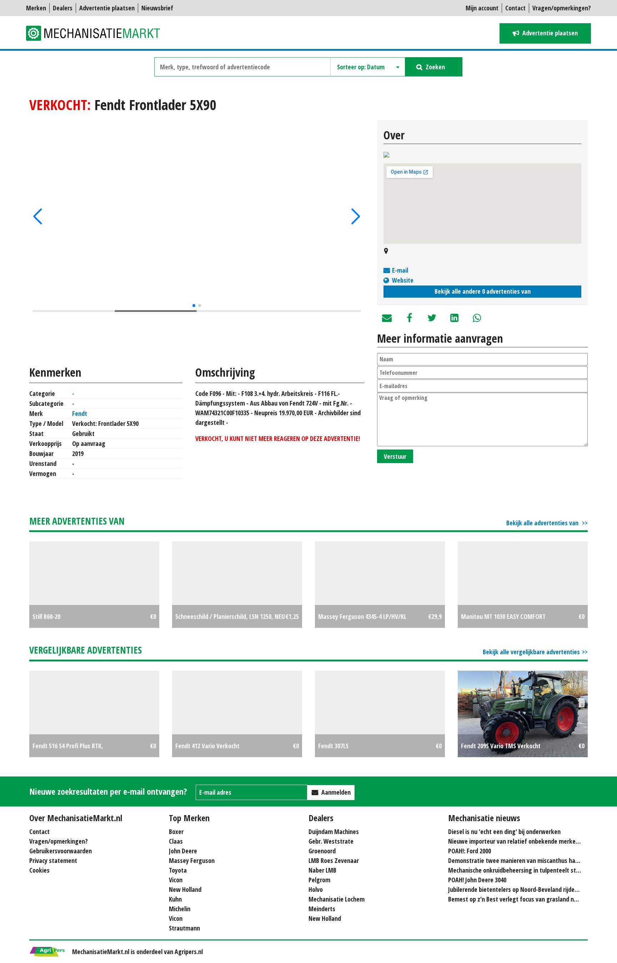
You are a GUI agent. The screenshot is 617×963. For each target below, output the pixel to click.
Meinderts (321, 908)
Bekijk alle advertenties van (543, 522)
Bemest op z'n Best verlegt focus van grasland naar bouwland (528, 899)
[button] (37, 216)
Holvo (315, 889)
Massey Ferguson (192, 860)
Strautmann (184, 928)
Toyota (178, 870)
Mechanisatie (97, 33)
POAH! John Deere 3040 (477, 879)
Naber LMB (322, 870)
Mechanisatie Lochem (336, 899)
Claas (176, 841)
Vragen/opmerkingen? (561, 8)
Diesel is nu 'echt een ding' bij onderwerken (504, 831)
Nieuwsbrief (157, 8)
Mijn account (482, 8)
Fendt (79, 413)
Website (402, 280)
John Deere (183, 851)
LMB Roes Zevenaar (333, 860)
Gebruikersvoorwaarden (60, 851)
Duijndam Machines (333, 831)
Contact (515, 8)
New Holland (185, 889)
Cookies (39, 870)
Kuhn (175, 899)
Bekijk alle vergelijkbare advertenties (531, 651)
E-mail (400, 270)
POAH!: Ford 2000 (469, 851)
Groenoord (322, 851)
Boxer (176, 831)
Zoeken (435, 67)
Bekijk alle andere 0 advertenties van (483, 291)
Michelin (179, 908)
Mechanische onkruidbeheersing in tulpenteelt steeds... (520, 870)
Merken (36, 8)
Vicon (175, 879)
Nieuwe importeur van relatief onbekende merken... (515, 841)
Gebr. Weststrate (330, 841)
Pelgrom (319, 879)
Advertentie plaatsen (107, 8)
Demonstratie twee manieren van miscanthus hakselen (520, 860)
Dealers (62, 8)
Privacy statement (53, 860)
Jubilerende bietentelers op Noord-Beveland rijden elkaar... (524, 889)
